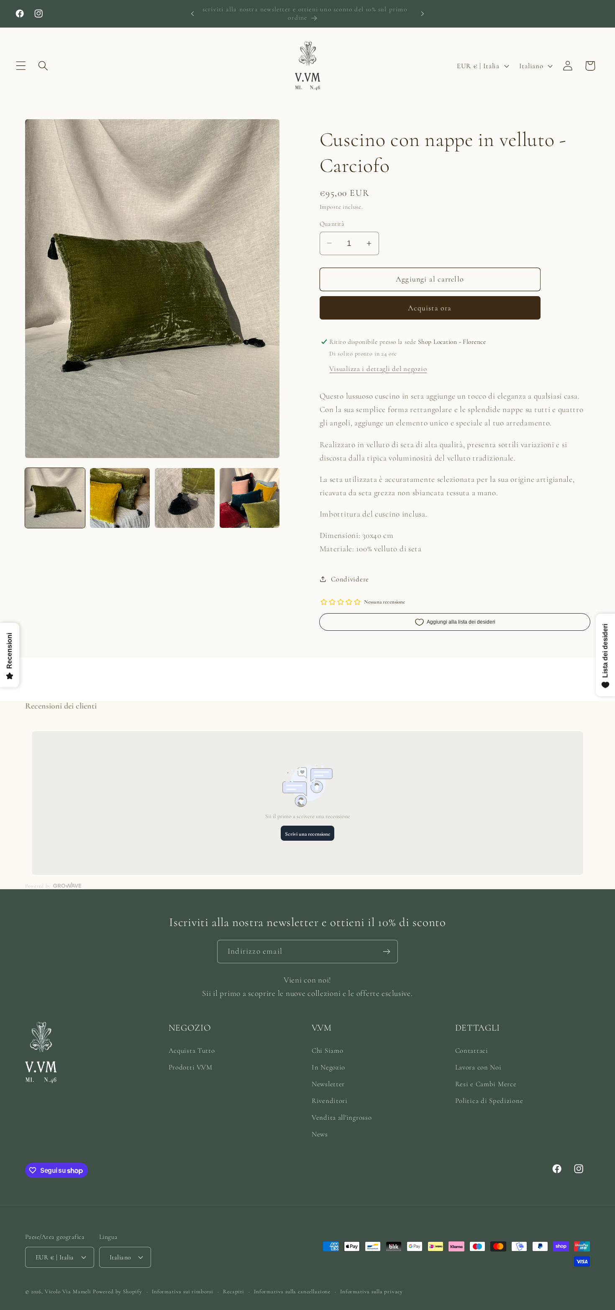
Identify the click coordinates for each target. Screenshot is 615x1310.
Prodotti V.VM (191, 1067)
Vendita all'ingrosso (342, 1117)
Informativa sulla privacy (371, 1291)
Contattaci (471, 1050)
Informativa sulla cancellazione (292, 1291)
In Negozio (328, 1067)
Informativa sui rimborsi (182, 1291)
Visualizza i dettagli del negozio (378, 368)
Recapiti (233, 1291)
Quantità (332, 224)
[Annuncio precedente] (192, 13)
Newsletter (328, 1084)
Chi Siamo (327, 1050)
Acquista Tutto (192, 1050)
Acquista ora (429, 307)
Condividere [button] (350, 579)
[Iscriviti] (386, 951)
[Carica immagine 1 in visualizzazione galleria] (55, 498)
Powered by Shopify (117, 1291)
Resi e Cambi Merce (486, 1084)
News (320, 1134)
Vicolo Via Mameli (68, 1291)
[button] (21, 66)
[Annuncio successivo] (422, 13)
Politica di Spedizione (489, 1100)
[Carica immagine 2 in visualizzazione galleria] (120, 498)
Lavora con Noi (478, 1067)
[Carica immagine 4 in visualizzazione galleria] (249, 498)
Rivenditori (330, 1100)
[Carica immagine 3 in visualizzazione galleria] (185, 498)
